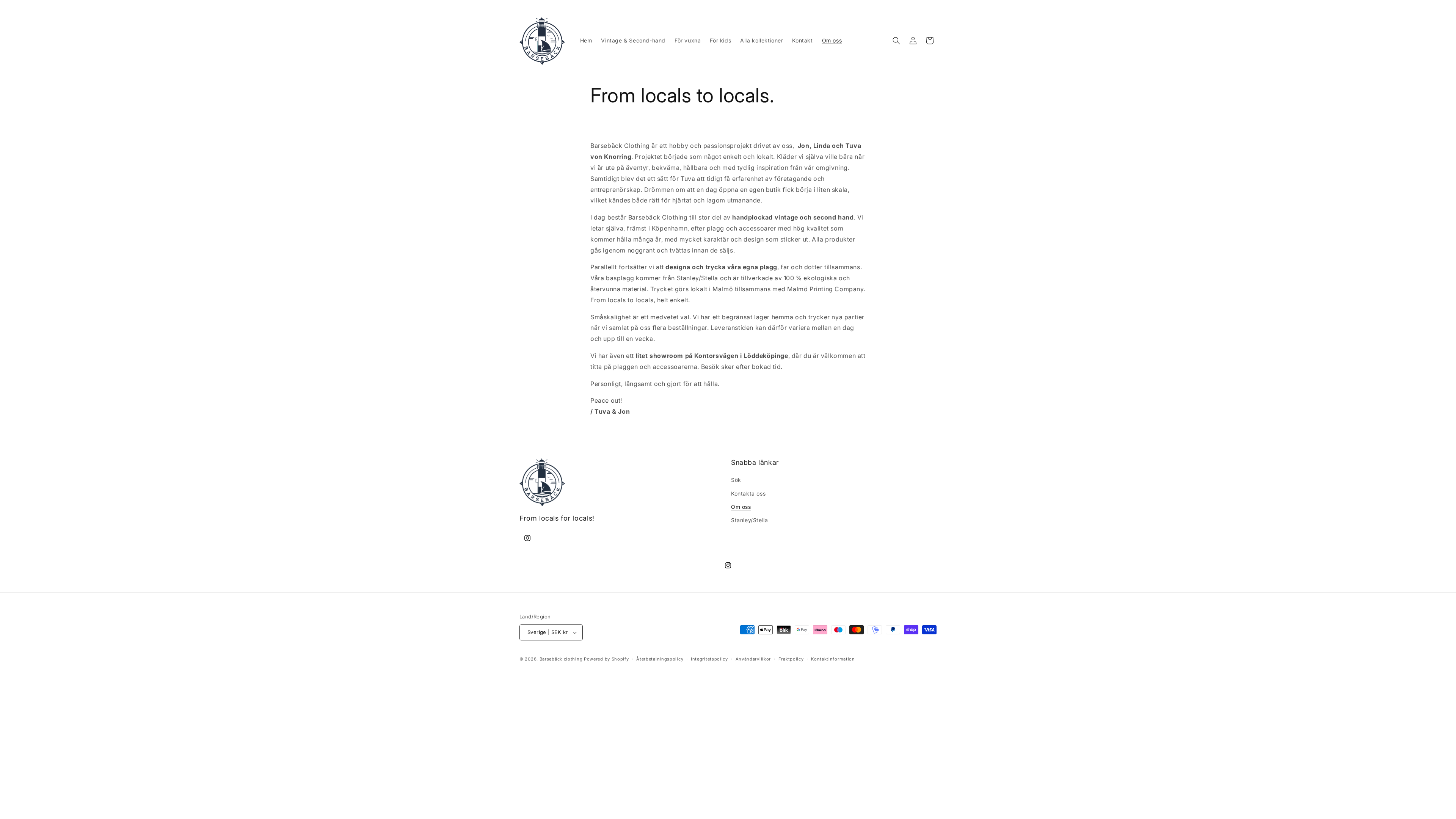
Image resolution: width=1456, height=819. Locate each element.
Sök (736, 480)
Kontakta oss (748, 493)
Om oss (741, 507)
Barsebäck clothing (561, 659)
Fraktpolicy (791, 659)
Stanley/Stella (749, 520)
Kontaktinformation (833, 659)
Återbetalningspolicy (659, 659)
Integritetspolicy (709, 659)
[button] (896, 40)
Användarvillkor (753, 659)
